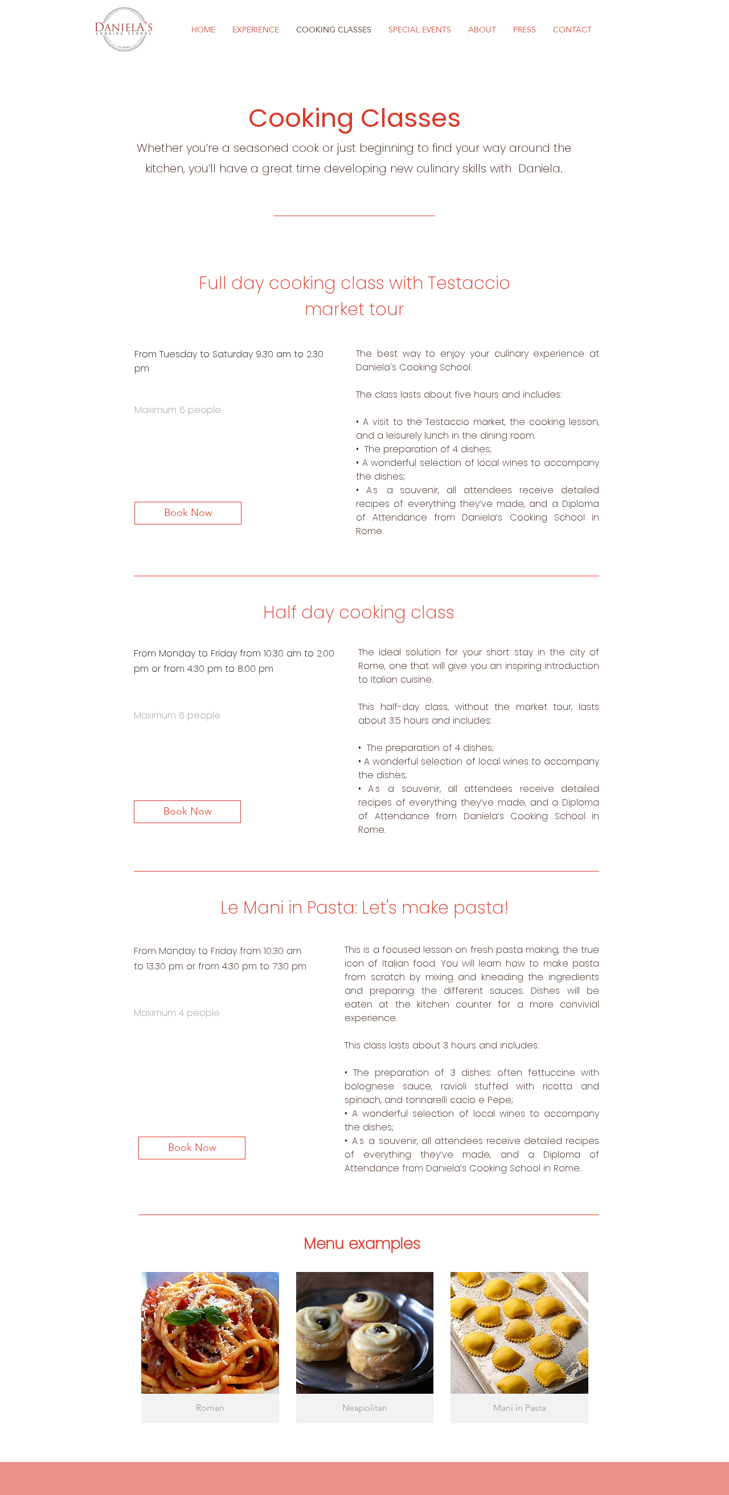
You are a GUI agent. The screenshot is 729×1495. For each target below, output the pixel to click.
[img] (365, 1347)
